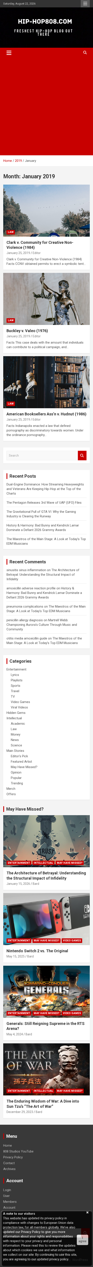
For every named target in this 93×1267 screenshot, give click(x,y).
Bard (36, 883)
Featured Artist (21, 762)
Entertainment (16, 669)
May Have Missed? (24, 767)
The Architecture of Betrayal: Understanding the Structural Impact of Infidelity (42, 574)
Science (16, 745)
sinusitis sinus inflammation (26, 570)
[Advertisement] (46, 106)
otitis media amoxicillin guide (26, 638)
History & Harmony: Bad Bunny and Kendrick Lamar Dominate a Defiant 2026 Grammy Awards (44, 592)
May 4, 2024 (14, 1034)
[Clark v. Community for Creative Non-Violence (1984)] (46, 210)
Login (7, 1190)
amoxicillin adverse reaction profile (31, 588)
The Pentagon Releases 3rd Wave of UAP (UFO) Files (44, 503)
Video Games (20, 702)
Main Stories (15, 751)
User (6, 1196)
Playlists (16, 680)
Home (7, 1145)
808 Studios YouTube (18, 1151)
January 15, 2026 (18, 883)
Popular (16, 778)
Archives (9, 1169)
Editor (37, 253)
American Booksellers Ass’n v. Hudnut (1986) (46, 414)
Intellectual (14, 718)
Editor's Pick (19, 756)
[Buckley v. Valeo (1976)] (46, 299)
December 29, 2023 (19, 1112)
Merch (10, 789)
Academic (18, 724)
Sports (15, 686)
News (15, 740)
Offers (11, 794)
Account (9, 1208)
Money (15, 734)
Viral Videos (19, 707)
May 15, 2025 (15, 956)
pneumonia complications (24, 606)
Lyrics (15, 675)
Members (10, 1202)
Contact (9, 1163)
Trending (17, 783)
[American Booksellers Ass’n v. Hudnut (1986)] (46, 382)
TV (13, 696)
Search (82, 456)
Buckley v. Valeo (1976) (27, 330)
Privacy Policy (13, 1157)
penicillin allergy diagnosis (24, 620)
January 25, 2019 (18, 253)
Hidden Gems (16, 713)
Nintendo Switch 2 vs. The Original (37, 951)
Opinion (16, 772)
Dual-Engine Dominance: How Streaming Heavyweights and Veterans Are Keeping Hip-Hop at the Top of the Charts (45, 488)
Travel (15, 691)
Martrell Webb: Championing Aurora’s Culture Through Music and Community (41, 624)
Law (11, 232)
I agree (83, 1239)
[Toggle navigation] (9, 53)
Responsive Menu (85, 3)
